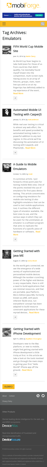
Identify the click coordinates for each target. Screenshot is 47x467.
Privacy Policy (7, 401)
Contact (12, 396)
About (4, 396)
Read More (18, 93)
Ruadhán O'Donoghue (34, 339)
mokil (30, 174)
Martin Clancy (30, 56)
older (8, 386)
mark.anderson (33, 120)
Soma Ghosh (32, 261)
